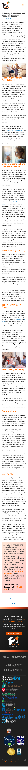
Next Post (14, 603)
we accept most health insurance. (14, 620)
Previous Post (14, 599)
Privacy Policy (9, 762)
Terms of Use (19, 762)
